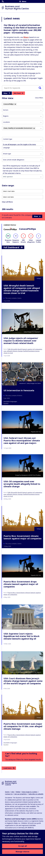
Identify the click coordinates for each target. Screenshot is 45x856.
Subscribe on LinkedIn (35, 794)
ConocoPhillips (27, 228)
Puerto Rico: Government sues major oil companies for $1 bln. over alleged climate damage (23, 726)
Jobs (12, 792)
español (6, 403)
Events (7, 792)
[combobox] (22, 139)
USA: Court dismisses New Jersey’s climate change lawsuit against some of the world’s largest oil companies (23, 681)
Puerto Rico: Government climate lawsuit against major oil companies (22, 537)
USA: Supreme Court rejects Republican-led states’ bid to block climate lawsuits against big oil (21, 636)
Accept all (22, 846)
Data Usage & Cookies (29, 792)
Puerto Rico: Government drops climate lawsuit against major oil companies (21, 584)
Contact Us (9, 794)
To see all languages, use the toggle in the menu (19, 144)
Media (18, 792)
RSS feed (17, 93)
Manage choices (22, 851)
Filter (5, 93)
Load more (8, 768)
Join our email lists (20, 794)
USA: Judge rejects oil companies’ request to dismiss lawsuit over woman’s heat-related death (21, 341)
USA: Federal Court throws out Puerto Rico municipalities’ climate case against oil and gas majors (22, 440)
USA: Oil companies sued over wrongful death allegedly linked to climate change (22, 484)
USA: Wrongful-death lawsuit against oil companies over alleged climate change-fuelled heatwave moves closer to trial (22, 289)
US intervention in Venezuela (19, 390)
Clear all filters (7, 202)
